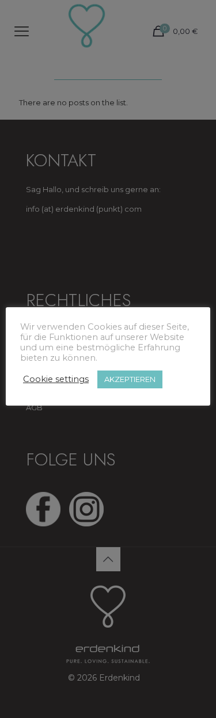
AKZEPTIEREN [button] (130, 379)
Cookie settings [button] (56, 379)
